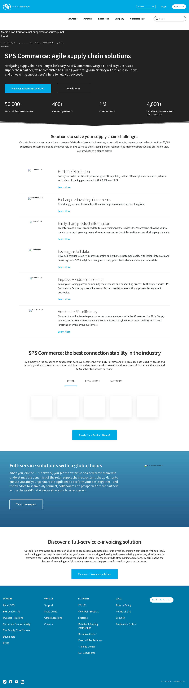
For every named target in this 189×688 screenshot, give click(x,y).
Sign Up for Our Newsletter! (161, 600)
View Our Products (88, 611)
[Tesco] (41, 406)
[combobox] (170, 18)
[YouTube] (16, 682)
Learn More (64, 187)
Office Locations (53, 617)
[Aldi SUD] (121, 406)
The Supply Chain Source (16, 630)
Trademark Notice (126, 624)
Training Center (86, 646)
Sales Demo (50, 611)
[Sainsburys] (68, 406)
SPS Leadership (11, 611)
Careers (48, 624)
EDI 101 (82, 605)
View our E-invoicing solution (27, 88)
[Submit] (156, 18)
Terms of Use (123, 611)
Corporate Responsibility (16, 624)
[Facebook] (10, 682)
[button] (145, 6)
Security (120, 617)
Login (163, 6)
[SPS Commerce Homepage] (16, 6)
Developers (9, 636)
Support (48, 605)
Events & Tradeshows (90, 640)
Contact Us (179, 6)
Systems (83, 617)
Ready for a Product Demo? (94, 435)
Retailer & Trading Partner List (88, 626)
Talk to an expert (26, 504)
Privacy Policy (123, 605)
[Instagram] (4, 682)
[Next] (147, 406)
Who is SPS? (73, 88)
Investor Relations (13, 617)
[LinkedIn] (22, 682)
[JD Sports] (94, 406)
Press (6, 643)
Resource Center (87, 634)
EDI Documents (86, 652)
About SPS (8, 605)
